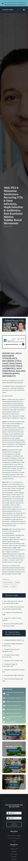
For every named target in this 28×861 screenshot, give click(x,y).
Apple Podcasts (8, 582)
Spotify (17, 582)
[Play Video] (14, 325)
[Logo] (8, 9)
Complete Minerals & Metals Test (14, 640)
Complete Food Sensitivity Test (13, 660)
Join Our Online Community (12, 607)
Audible (14, 586)
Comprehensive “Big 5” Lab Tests (14, 675)
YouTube (6, 586)
